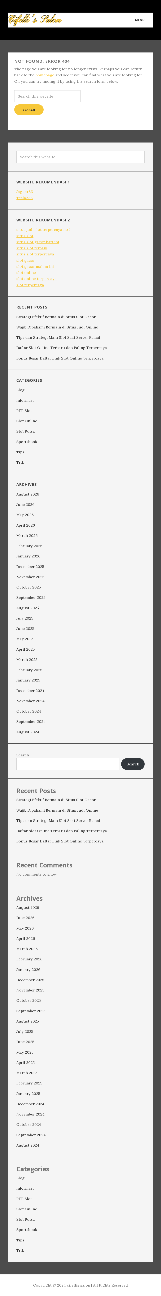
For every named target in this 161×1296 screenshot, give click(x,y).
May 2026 (25, 514)
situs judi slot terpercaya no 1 (43, 229)
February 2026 (29, 545)
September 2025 (30, 597)
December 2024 (30, 690)
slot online (26, 272)
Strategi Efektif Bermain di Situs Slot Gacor (56, 316)
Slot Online (26, 420)
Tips (20, 452)
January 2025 (28, 680)
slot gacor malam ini (35, 266)
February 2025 (29, 669)
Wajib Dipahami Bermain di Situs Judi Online (57, 327)
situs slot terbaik (31, 248)
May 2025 (25, 638)
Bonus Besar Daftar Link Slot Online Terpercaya (60, 358)
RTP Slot (24, 410)
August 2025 (27, 607)
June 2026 (25, 504)
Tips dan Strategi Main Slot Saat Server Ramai (58, 337)
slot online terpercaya (36, 278)
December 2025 (30, 566)
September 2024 (31, 721)
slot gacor (25, 260)
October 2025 (28, 587)
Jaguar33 (24, 191)
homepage (44, 75)
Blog (20, 389)
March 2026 (27, 535)
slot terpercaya (30, 284)
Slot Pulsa (25, 431)
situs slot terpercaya (35, 254)
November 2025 (30, 576)
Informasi (25, 400)
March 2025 (27, 659)
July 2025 (24, 618)
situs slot (24, 235)
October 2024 (28, 711)
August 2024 (27, 732)
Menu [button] (140, 20)
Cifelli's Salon (35, 20)
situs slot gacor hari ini (37, 241)
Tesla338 (24, 197)
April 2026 (25, 525)
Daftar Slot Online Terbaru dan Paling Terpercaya (61, 347)
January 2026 (28, 556)
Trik (20, 462)
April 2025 (25, 649)
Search (22, 755)
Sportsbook (26, 441)
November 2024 (30, 700)
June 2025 (25, 628)
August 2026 (27, 494)
